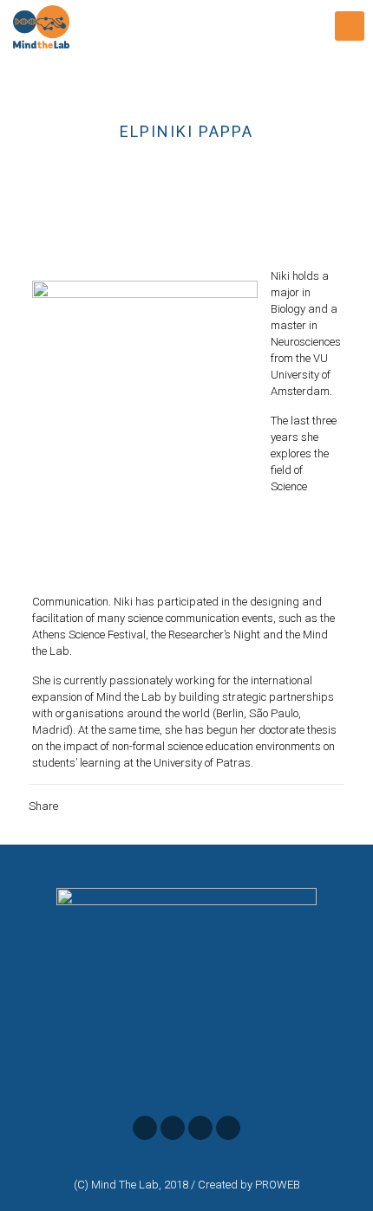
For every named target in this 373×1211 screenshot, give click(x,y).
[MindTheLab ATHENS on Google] (200, 1128)
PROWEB (277, 1184)
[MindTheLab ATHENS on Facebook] (145, 1128)
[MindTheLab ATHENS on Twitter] (172, 1128)
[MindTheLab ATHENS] (41, 26)
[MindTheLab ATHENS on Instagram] (228, 1128)
